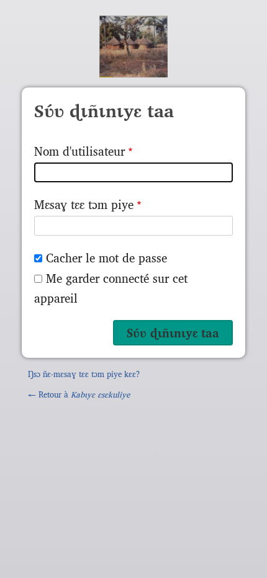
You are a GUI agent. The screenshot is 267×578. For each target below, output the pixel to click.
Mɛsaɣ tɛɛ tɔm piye (84, 204)
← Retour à (79, 394)
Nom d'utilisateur (79, 151)
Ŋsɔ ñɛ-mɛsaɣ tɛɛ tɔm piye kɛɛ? (84, 373)
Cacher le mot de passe (106, 257)
